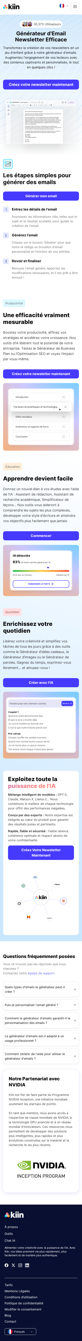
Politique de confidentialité (24, 1303)
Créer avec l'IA (41, 683)
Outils (9, 1234)
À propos (11, 1227)
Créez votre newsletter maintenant (41, 84)
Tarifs (9, 1285)
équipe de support (41, 973)
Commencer (41, 536)
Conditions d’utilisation (21, 1297)
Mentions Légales (17, 1291)
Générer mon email (41, 196)
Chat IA (10, 1240)
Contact (10, 1321)
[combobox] (64, 5)
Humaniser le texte (39, 584)
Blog (8, 1315)
